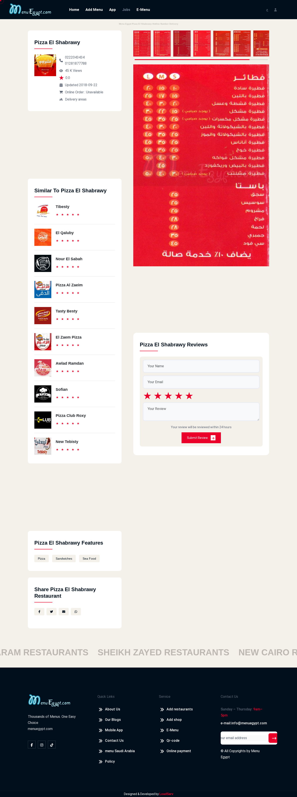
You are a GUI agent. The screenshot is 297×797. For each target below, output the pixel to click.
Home (74, 9)
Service (164, 697)
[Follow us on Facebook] (32, 744)
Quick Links (106, 697)
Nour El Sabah (69, 259)
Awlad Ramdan (70, 363)
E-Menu (143, 9)
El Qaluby (65, 233)
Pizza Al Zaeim (69, 285)
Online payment (179, 751)
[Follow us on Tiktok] (52, 744)
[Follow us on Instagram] (42, 744)
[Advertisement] (75, 148)
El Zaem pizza (69, 337)
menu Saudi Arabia (120, 751)
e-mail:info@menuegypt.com (244, 723)
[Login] (275, 9)
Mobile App (114, 730)
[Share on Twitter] (52, 611)
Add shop (174, 720)
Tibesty (62, 207)
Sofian (62, 389)
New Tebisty (67, 442)
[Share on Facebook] (39, 611)
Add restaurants (180, 709)
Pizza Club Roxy (71, 415)
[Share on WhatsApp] (76, 611)
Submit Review (198, 438)
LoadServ (166, 794)
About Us (112, 709)
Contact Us (114, 740)
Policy (110, 761)
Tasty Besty (66, 311)
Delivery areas (76, 99)
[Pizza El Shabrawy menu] (142, 43)
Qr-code (173, 740)
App (112, 9)
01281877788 (76, 63)
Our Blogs (113, 720)
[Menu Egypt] (30, 9)
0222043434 (75, 57)
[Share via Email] (64, 611)
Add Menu (94, 9)
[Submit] (274, 738)
